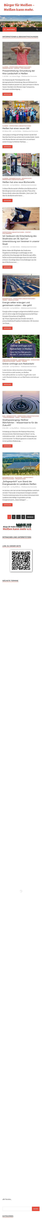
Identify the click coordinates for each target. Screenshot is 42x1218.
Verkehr (24, 361)
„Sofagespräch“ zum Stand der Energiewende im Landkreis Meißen (19, 482)
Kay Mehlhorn (16, 185)
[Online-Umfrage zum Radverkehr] (21, 346)
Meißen (4, 300)
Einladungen (18, 477)
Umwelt (17, 417)
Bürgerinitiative (26, 178)
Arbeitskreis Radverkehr (9, 360)
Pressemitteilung (7, 68)
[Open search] (37, 29)
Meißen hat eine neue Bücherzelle (18, 182)
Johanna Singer (16, 76)
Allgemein (5, 67)
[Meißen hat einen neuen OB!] (21, 112)
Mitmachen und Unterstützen (16, 537)
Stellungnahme (25, 68)
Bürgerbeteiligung (15, 178)
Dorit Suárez (18, 131)
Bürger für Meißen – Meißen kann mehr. (19, 7)
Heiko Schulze (16, 247)
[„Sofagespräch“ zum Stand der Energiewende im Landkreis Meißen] (21, 464)
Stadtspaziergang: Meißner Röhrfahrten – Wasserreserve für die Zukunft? (20, 423)
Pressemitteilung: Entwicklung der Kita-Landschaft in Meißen (18, 72)
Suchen (35, 1209)
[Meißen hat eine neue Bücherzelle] (21, 165)
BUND (3, 416)
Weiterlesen (6, 94)
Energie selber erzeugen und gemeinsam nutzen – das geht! (17, 303)
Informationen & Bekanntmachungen (20, 67)
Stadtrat (16, 68)
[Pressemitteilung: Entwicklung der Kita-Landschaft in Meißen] (21, 53)
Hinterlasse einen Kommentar (29, 76)
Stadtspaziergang (8, 417)
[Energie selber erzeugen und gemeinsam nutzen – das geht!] (21, 285)
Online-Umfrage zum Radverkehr (18, 363)
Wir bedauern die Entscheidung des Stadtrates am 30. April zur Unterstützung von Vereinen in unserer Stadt (20, 240)
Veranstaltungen (13, 300)
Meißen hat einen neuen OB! (15, 128)
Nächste (30, 517)
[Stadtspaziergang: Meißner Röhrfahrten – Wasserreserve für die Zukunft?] (21, 402)
